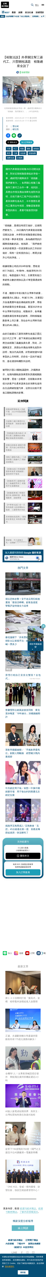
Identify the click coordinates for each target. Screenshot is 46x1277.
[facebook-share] (8, 135)
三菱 (15, 153)
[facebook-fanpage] (21, 1252)
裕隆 (22, 148)
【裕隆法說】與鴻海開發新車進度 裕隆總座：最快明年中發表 (16, 471)
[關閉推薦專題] (43, 626)
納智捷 (36, 148)
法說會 (23, 153)
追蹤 (21, 953)
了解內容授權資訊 (29, 1211)
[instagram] (27, 1252)
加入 (10, 953)
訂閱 (32, 953)
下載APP (21, 1243)
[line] (14, 1252)
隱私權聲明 (9, 1266)
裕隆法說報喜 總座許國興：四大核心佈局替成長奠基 (16, 447)
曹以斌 (16, 126)
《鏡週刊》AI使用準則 (23, 1247)
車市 (8, 153)
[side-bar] (43, 5)
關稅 (28, 148)
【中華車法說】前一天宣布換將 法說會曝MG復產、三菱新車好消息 (15, 507)
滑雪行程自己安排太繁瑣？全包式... (23, 676)
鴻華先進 (10, 158)
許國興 (19, 158)
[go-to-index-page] (18, 72)
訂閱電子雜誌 (32, 1240)
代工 (15, 148)
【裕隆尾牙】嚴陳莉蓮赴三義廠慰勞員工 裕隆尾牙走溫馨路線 (16, 483)
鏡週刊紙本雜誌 (28, 1208)
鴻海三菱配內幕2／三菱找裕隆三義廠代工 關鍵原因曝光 (16, 459)
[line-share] (14, 135)
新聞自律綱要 (34, 1243)
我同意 (23, 1272)
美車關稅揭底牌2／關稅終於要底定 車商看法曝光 (16, 519)
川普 (8, 148)
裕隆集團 (32, 153)
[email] (33, 1252)
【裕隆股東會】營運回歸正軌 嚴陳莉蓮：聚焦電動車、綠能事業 (16, 495)
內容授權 (10, 1243)
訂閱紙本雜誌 (5, 4)
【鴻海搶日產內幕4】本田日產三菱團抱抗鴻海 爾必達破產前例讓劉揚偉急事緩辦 (16, 435)
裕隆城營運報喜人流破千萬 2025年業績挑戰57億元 (16, 411)
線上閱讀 (23, 1228)
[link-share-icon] (19, 135)
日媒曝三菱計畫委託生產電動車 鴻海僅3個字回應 (16, 423)
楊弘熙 (16, 129)
